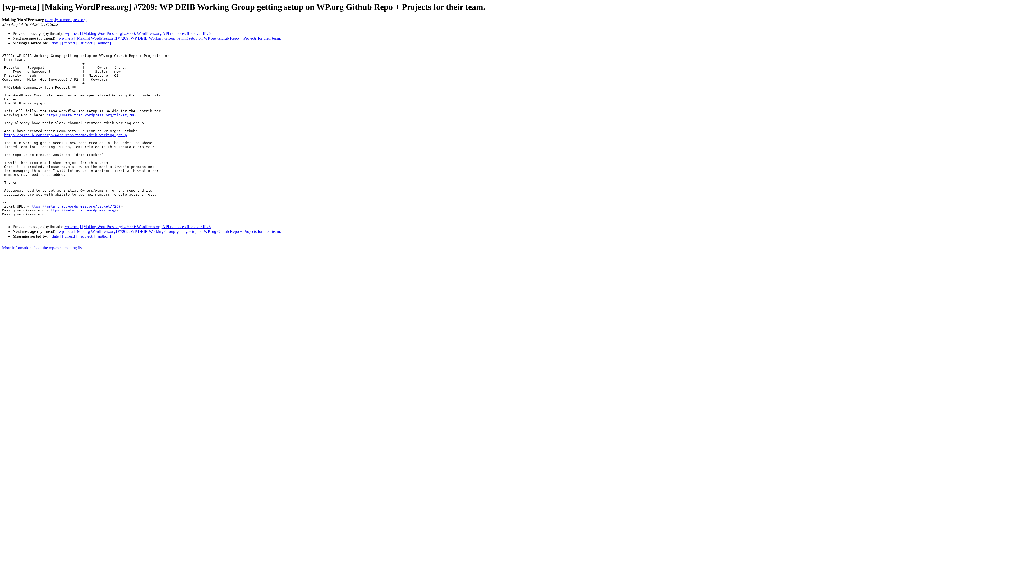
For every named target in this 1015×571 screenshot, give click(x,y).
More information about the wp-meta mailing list (42, 248)
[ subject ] (86, 43)
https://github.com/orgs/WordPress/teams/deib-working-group (65, 135)
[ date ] (55, 43)
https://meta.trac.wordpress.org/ (82, 210)
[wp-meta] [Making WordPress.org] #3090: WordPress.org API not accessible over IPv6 (137, 33)
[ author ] (103, 43)
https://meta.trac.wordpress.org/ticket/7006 (92, 115)
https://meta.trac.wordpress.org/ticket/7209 (75, 206)
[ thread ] (69, 43)
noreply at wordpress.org (66, 19)
